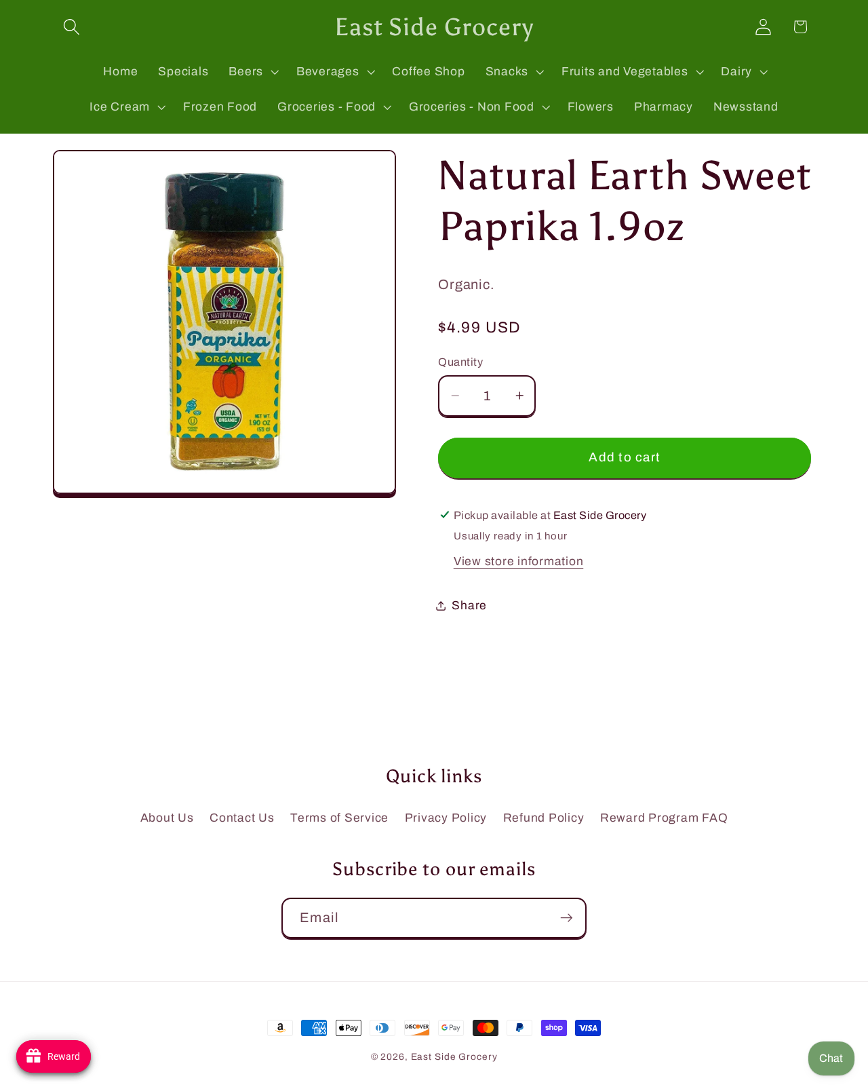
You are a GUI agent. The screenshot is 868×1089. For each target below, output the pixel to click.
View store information (519, 560)
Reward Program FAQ (664, 817)
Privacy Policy (446, 817)
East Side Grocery (454, 1057)
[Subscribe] (566, 918)
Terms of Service (339, 817)
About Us (167, 817)
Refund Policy (544, 817)
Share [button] (469, 604)
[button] (71, 26)
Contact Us (242, 817)
